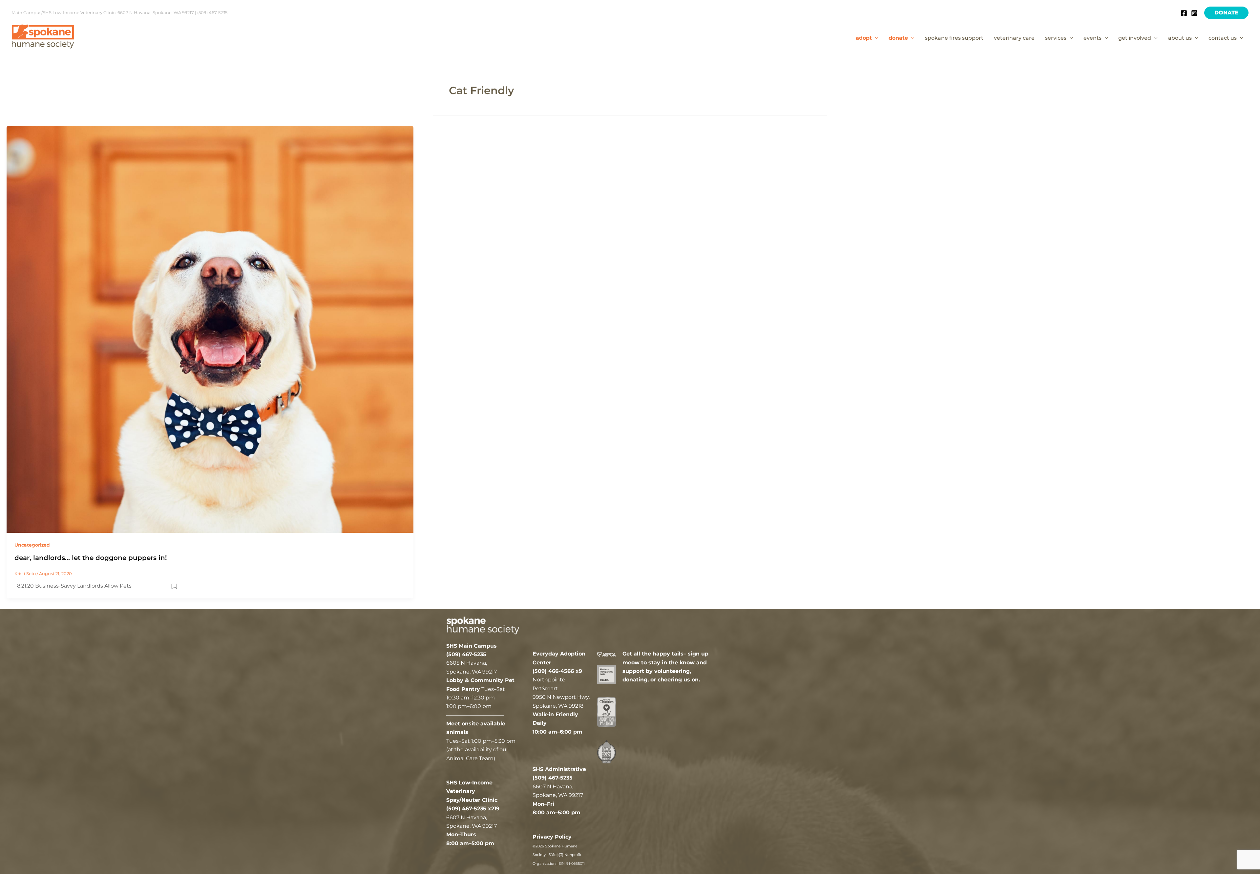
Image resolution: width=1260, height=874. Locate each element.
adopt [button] (864, 38)
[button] (1226, 13)
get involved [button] (1134, 38)
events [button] (1092, 38)
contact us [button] (1222, 38)
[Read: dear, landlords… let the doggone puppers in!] (210, 329)
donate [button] (898, 38)
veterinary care (1014, 38)
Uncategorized (32, 545)
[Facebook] (1184, 13)
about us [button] (1180, 38)
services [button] (1055, 38)
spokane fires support (954, 38)
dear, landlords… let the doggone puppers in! (90, 558)
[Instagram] (1194, 13)
